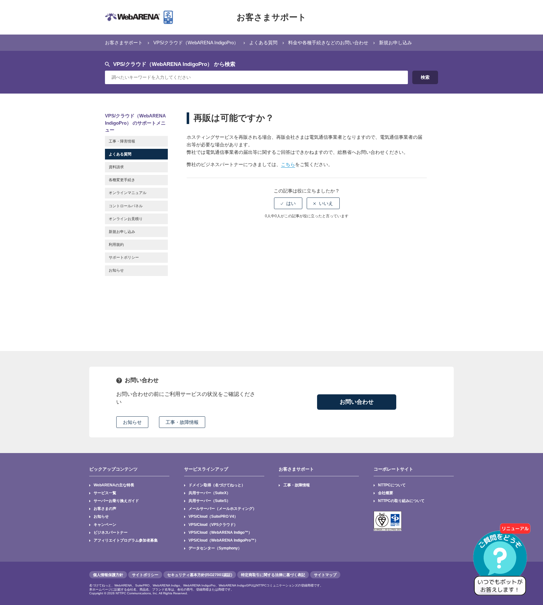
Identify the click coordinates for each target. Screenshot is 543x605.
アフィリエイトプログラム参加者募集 (126, 540)
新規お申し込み (395, 42)
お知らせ (101, 516)
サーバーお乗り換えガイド (116, 501)
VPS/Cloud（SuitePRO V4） (213, 516)
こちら (288, 164)
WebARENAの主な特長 (114, 485)
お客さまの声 (105, 508)
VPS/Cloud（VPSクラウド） (213, 524)
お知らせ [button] (132, 422)
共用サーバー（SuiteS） (209, 501)
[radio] (288, 203)
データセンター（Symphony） (215, 548)
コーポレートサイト (393, 469)
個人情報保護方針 (108, 575)
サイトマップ (325, 575)
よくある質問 (263, 42)
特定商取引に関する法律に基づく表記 (273, 575)
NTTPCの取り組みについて (401, 501)
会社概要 (385, 493)
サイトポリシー (145, 575)
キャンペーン (105, 524)
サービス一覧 (105, 493)
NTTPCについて (392, 485)
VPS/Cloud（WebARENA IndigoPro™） (223, 540)
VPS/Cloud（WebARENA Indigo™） (220, 532)
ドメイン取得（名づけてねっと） (217, 485)
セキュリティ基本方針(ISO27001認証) (199, 575)
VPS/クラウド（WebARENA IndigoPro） (196, 42)
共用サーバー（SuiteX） (209, 493)
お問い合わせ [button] (357, 402)
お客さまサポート (271, 17)
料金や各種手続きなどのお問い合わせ (328, 42)
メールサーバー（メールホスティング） (222, 508)
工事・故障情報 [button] (182, 422)
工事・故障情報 (296, 485)
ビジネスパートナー (111, 532)
